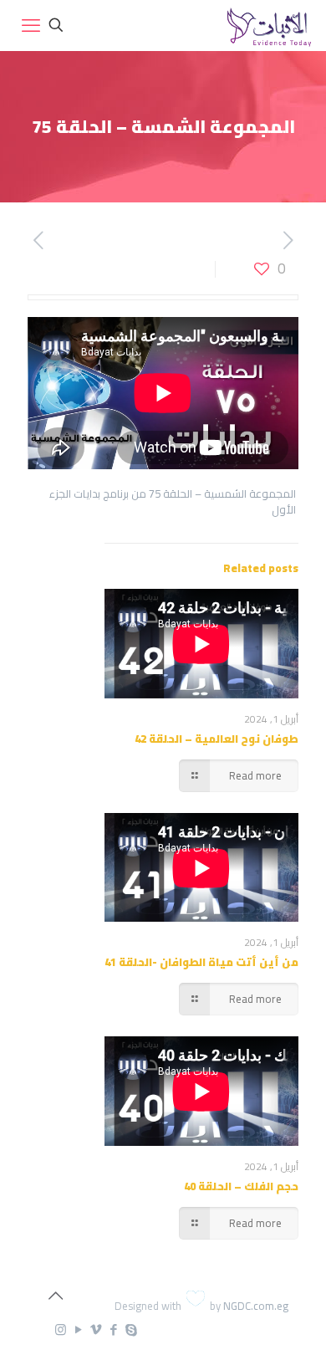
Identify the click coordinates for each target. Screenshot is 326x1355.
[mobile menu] (31, 25)
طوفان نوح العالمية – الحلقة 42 (216, 739)
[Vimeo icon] (95, 1329)
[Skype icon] (131, 1329)
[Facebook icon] (113, 1329)
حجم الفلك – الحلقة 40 (241, 1186)
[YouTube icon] (78, 1329)
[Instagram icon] (60, 1329)
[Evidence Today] (267, 25)
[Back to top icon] (55, 1295)
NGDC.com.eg (255, 1306)
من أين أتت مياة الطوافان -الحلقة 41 (201, 962)
